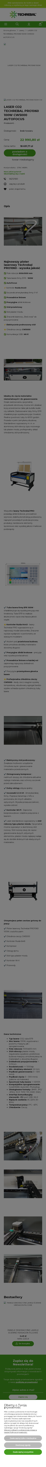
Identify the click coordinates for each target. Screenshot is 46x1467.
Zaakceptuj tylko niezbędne (23, 1438)
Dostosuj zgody (23, 1445)
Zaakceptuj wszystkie (23, 1452)
